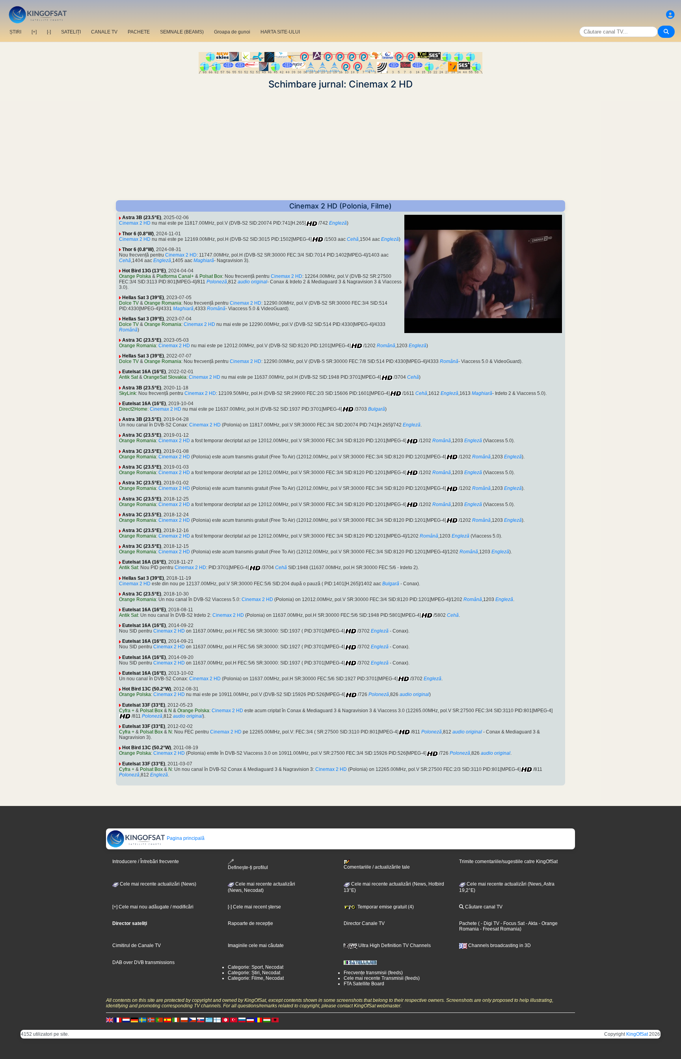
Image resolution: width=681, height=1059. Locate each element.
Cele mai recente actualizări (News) (157, 884)
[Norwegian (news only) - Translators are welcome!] (150, 1019)
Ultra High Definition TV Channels (394, 945)
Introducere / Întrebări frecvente (145, 861)
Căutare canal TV (483, 907)
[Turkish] (233, 1019)
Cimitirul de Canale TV (136, 945)
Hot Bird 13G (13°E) (144, 271)
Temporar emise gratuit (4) (385, 907)
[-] (49, 32)
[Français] (117, 1019)
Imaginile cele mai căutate (256, 945)
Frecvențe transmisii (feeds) (373, 972)
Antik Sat (128, 377)
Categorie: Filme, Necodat (256, 978)
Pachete (468, 923)
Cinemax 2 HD (135, 223)
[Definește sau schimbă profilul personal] (670, 15)
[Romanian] (258, 1019)
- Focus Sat (512, 923)
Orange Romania (162, 303)
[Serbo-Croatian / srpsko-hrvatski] (250, 1019)
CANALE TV (104, 32)
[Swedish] (142, 1019)
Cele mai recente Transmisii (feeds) (382, 978)
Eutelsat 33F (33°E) (143, 705)
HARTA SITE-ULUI (280, 32)
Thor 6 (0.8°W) (138, 233)
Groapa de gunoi (232, 32)
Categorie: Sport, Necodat (255, 967)
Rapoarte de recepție (250, 923)
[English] (109, 1019)
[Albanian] (275, 1019)
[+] (34, 32)
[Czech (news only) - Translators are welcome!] (192, 1019)
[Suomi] (217, 1019)
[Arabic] (225, 1019)
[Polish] (184, 1019)
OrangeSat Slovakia (164, 377)
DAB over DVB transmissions (143, 962)
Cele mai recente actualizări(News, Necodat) (261, 887)
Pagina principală (185, 838)
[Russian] (242, 1019)
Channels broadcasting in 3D (499, 945)
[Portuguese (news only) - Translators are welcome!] (159, 1019)
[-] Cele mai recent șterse (254, 907)
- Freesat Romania (499, 929)
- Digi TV (490, 923)
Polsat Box (210, 276)
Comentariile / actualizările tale (377, 867)
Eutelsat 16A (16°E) (144, 371)
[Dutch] (126, 1019)
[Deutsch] (134, 1019)
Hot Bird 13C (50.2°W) (146, 689)
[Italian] (175, 1019)
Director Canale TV (364, 923)
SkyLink (127, 393)
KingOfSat (637, 1034)
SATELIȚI (71, 32)
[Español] (167, 1019)
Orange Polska (135, 276)
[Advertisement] (340, 145)
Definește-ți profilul (248, 867)
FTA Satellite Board (364, 983)
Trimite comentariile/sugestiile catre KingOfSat (508, 861)
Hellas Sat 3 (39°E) (143, 297)
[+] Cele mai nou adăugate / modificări (153, 907)
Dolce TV (129, 303)
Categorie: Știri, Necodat (254, 972)
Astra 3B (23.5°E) (141, 217)
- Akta (531, 923)
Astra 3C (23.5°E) (141, 340)
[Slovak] (200, 1019)
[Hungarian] (266, 1019)
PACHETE (139, 32)
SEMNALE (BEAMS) (182, 32)
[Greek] (208, 1019)
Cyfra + (126, 710)
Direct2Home (133, 409)
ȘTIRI (15, 32)
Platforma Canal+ (175, 276)
